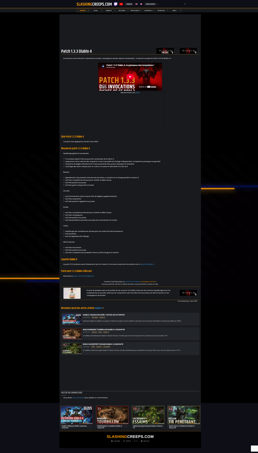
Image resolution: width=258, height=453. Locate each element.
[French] (141, 4)
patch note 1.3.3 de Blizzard (83, 276)
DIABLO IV (109, 11)
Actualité (95, 317)
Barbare (94, 332)
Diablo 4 (99, 308)
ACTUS (96, 11)
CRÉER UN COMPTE (150, 4)
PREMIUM (82, 11)
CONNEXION (129, 4)
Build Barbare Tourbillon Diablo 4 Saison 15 (104, 329)
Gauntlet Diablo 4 (147, 264)
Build (100, 332)
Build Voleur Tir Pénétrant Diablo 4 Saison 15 (182, 426)
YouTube (117, 441)
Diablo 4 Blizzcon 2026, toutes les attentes (104, 315)
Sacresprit (107, 347)
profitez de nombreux (132, 282)
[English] (136, 4)
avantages (145, 282)
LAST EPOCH (122, 11)
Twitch (115, 4)
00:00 (137, 93)
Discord (146, 441)
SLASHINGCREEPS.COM (94, 4)
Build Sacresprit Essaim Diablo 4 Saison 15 (103, 344)
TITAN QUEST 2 (148, 11)
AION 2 (174, 11)
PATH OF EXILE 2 (135, 11)
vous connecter (78, 398)
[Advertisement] (130, 31)
